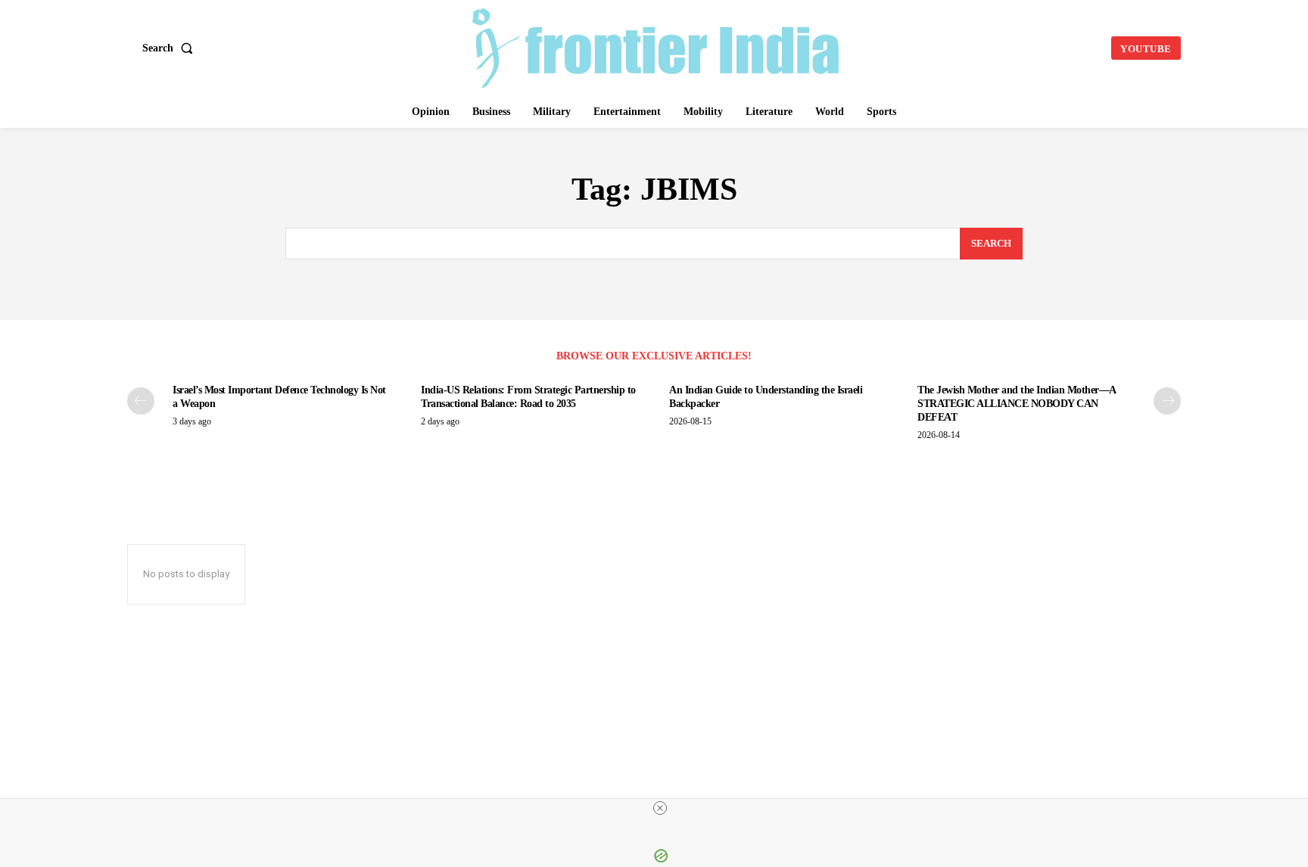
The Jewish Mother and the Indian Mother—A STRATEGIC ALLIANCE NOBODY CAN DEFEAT (1016, 403)
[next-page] (1167, 401)
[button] (170, 48)
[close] (660, 808)
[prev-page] (140, 401)
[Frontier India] (656, 46)
